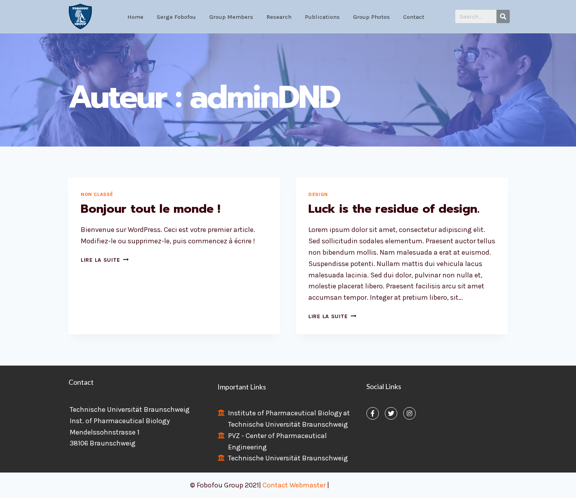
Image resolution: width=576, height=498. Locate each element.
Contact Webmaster (295, 485)
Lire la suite (105, 260)
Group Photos (371, 16)
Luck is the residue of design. (394, 209)
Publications (322, 16)
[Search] (503, 16)
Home (135, 16)
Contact (413, 16)
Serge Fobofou (176, 16)
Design (318, 194)
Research (279, 16)
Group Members (231, 16)
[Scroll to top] (558, 484)
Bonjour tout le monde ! (150, 209)
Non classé (97, 194)
